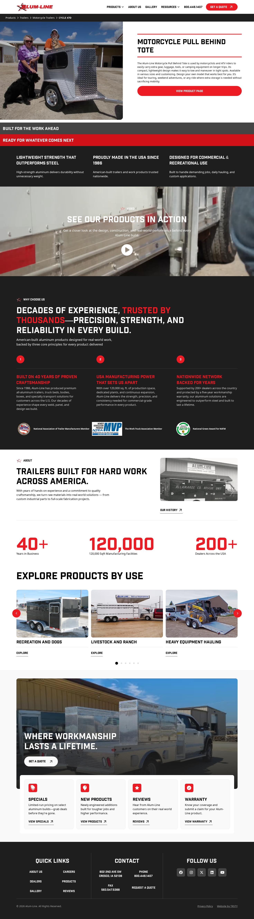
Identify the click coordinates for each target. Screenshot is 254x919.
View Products (91, 821)
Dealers (36, 881)
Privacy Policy (205, 906)
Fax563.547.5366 (110, 887)
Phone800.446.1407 (143, 873)
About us (35, 871)
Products (69, 881)
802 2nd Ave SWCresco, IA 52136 (110, 873)
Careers (69, 871)
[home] (34, 7)
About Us (134, 6)
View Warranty (196, 821)
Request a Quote (143, 887)
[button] (115, 7)
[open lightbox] (61, 71)
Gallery (151, 6)
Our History (168, 510)
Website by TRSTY (227, 906)
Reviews (138, 821)
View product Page (189, 91)
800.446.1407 (193, 6)
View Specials (39, 821)
